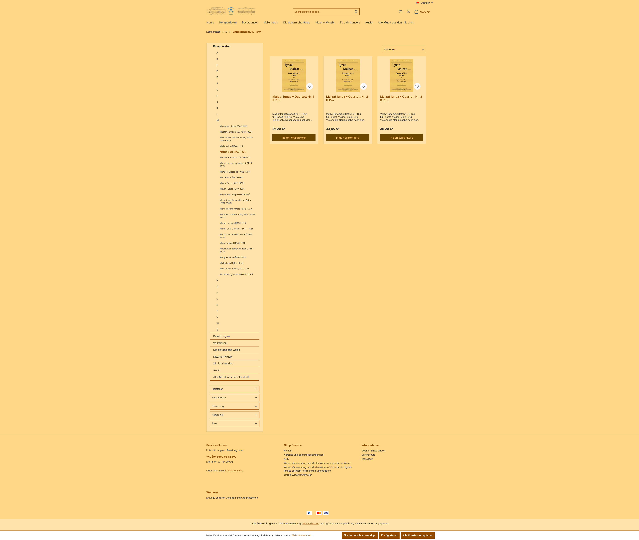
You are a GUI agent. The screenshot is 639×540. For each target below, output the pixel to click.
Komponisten (221, 46)
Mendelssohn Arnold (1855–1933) (236, 209)
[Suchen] (356, 11)
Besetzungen (221, 336)
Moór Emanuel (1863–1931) (232, 243)
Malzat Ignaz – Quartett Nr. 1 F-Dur (293, 98)
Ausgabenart (219, 397)
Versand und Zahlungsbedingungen (303, 454)
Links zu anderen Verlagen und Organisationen (232, 497)
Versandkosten (311, 523)
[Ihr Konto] (408, 11)
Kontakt (288, 450)
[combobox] (322, 11)
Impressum (367, 458)
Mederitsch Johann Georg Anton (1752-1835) (235, 201)
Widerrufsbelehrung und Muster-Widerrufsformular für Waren (317, 463)
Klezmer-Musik (222, 356)
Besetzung (218, 406)
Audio (216, 370)
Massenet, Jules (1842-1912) (233, 126)
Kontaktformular (233, 470)
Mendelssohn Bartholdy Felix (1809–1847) (237, 216)
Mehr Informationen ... (302, 535)
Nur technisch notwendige (359, 535)
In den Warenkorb (294, 137)
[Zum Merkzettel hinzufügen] (309, 86)
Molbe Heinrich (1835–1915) (233, 223)
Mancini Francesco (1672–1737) (235, 157)
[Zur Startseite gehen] (231, 11)
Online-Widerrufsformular (298, 474)
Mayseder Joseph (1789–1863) (235, 194)
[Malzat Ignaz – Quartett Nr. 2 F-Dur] (347, 75)
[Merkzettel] (400, 11)
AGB (286, 458)
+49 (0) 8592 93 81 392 (221, 456)
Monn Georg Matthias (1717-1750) (236, 274)
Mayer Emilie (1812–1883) (232, 183)
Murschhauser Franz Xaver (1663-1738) (236, 236)
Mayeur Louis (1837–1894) (232, 189)
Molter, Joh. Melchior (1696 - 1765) (236, 228)
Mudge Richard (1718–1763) (233, 257)
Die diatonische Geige (226, 349)
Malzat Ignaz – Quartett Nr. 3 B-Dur (401, 98)
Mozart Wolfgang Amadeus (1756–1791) (236, 250)
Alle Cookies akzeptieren (417, 535)
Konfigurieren (389, 535)
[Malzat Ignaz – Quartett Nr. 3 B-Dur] (401, 75)
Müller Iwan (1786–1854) (231, 263)
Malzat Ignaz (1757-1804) (233, 152)
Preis (214, 423)
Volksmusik (220, 343)
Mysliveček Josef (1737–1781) (234, 268)
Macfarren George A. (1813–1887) (236, 132)
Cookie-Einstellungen (373, 450)
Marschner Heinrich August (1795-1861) (236, 164)
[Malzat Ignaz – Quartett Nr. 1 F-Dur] (294, 75)
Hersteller (217, 388)
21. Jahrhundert (223, 363)
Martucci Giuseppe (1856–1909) (235, 172)
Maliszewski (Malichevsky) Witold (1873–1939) (236, 139)
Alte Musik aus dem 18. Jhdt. (231, 377)
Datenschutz (368, 454)
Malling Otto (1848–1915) (231, 146)
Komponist (217, 414)
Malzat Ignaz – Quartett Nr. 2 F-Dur (347, 98)
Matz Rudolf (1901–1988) (231, 177)
